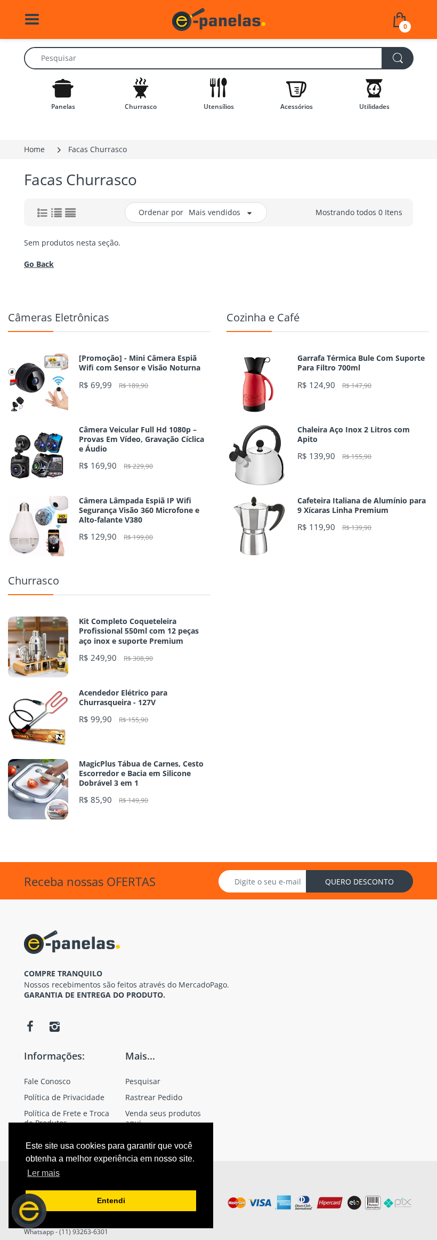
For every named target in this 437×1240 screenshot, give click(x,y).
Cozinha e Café (263, 317)
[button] (29, 1211)
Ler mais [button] (43, 1173)
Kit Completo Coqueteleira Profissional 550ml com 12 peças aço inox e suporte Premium (139, 631)
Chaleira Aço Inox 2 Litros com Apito (353, 434)
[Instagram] (54, 1026)
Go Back (39, 264)
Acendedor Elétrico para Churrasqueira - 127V (123, 697)
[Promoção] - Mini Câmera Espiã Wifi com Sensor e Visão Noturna (139, 363)
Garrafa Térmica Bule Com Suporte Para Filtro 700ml (361, 363)
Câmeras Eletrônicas (58, 317)
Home (34, 149)
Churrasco (33, 580)
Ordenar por (161, 212)
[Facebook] (30, 1026)
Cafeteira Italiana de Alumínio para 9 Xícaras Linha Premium (361, 505)
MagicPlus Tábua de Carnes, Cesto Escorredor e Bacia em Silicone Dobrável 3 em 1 (141, 773)
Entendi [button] (111, 1200)
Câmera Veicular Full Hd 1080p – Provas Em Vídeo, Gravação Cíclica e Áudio (141, 439)
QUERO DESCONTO (359, 881)
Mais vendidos (214, 212)
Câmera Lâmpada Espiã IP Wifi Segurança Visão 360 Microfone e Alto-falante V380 (139, 510)
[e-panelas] (218, 18)
